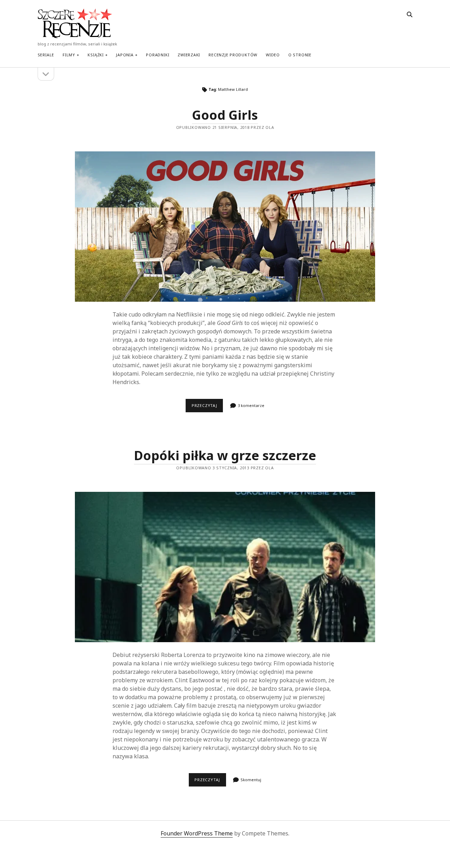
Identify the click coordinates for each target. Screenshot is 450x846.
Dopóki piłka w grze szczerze (225, 455)
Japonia (124, 54)
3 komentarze (251, 405)
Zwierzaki (189, 54)
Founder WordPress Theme (197, 833)
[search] (409, 14)
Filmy (69, 54)
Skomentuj (250, 779)
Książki (95, 54)
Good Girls (225, 115)
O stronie (299, 54)
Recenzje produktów (232, 54)
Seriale (46, 54)
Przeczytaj (207, 407)
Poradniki (157, 54)
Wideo (273, 54)
